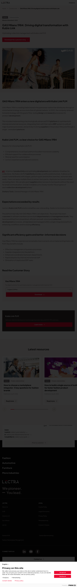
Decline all (62, 576)
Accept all (63, 572)
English (4, 564)
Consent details (7, 580)
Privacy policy (19, 580)
